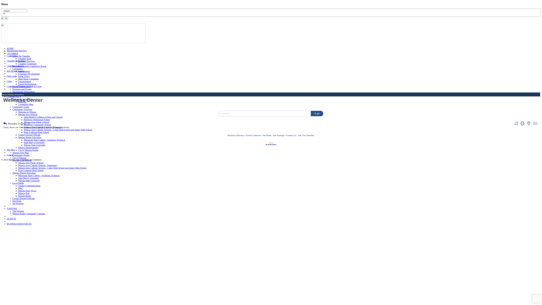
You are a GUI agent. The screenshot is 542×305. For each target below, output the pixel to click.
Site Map (11, 150)
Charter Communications (29, 186)
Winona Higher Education (29, 137)
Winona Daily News (27, 191)
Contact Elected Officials (23, 198)
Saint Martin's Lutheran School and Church (43, 117)
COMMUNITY (14, 97)
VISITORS (12, 208)
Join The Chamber (306, 135)
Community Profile (20, 155)
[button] (5, 123)
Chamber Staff (24, 58)
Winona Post (23, 193)
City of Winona (19, 158)
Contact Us (12, 56)
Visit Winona (18, 211)
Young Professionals (27, 84)
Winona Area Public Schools (31, 163)
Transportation (24, 81)
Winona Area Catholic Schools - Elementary (37, 165)
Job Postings (18, 203)
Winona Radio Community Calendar (28, 214)
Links (9, 81)
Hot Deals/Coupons (15, 71)
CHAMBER (12, 53)
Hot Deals (16, 201)
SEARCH (11, 219)
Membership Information (23, 92)
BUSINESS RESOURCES (19, 224)
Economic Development (29, 74)
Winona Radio (24, 196)
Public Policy (24, 76)
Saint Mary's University (28, 178)
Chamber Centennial (27, 64)
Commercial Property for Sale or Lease (24, 86)
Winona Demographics (28, 147)
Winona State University (29, 180)
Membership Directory (17, 51)
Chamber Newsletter (16, 61)
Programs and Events (21, 89)
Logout (10, 155)
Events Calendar (253, 135)
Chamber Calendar (15, 66)
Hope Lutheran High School (36, 132)
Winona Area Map (20, 153)
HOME (10, 48)
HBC (20, 188)
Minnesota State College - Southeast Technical (44, 140)
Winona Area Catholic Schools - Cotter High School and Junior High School (58, 130)
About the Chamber (21, 56)
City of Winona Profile (28, 150)
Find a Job (11, 76)
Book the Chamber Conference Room (29, 66)
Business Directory (236, 135)
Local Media (18, 183)
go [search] (318, 113)
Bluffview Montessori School (37, 119)
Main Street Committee (28, 79)
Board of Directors (26, 61)
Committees (17, 69)
